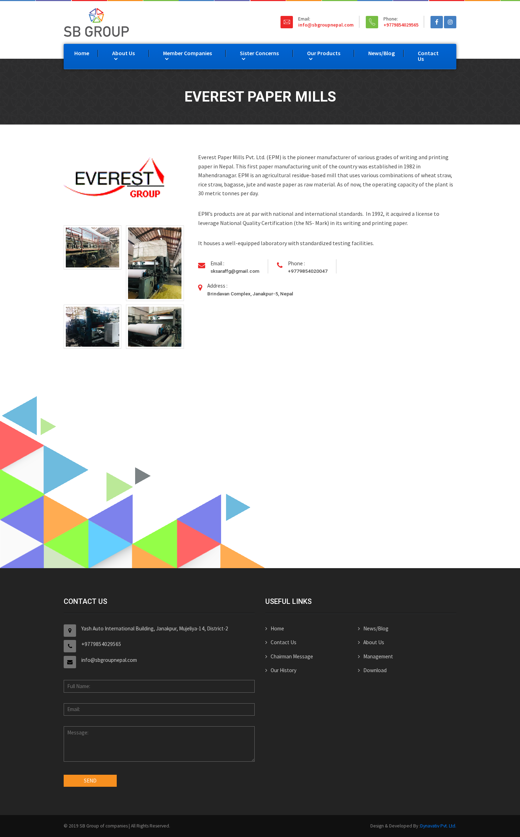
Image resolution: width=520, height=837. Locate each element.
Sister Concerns (259, 53)
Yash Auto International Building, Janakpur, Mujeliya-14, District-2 (154, 628)
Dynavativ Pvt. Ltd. (438, 826)
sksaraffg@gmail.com (234, 271)
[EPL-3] (92, 327)
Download (375, 670)
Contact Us (428, 56)
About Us (123, 53)
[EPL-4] (155, 327)
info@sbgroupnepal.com (326, 25)
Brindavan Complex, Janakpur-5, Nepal (250, 293)
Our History (283, 670)
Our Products (323, 53)
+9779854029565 (400, 25)
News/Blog (381, 53)
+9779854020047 (308, 271)
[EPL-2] (155, 263)
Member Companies (187, 53)
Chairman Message (292, 656)
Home (81, 53)
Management (378, 656)
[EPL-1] (92, 247)
